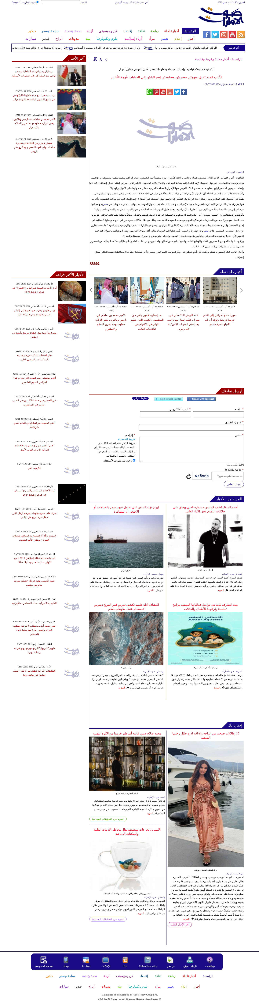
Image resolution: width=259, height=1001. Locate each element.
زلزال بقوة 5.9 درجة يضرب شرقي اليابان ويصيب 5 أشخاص (123, 47)
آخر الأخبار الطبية (179, 924)
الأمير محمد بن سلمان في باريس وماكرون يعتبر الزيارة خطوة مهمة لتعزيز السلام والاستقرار (34, 123)
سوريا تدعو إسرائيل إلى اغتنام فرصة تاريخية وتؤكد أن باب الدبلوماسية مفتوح (183, 320)
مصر (106, 204)
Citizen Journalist (148, 966)
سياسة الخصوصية (44, 966)
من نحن (171, 966)
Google (15, 2)
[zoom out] (106, 59)
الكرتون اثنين (34, 468)
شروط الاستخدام (126, 439)
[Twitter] (168, 400)
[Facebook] (201, 400)
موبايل (66, 966)
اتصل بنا (86, 966)
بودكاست (210, 966)
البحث (84, 2)
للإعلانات (106, 966)
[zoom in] (95, 59)
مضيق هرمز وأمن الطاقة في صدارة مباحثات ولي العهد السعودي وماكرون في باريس (34, 147)
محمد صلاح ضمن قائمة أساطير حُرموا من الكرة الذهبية (127, 733)
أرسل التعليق (234, 484)
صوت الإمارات (29, 2)
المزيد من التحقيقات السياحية (108, 819)
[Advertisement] (105, 16)
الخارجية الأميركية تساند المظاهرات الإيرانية (34, 603)
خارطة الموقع (190, 966)
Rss (126, 966)
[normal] (100, 59)
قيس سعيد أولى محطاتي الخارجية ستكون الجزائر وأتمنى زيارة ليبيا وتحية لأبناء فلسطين (34, 629)
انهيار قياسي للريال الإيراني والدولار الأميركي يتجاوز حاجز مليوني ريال (208, 47)
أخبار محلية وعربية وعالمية (212, 59)
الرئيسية (237, 59)
